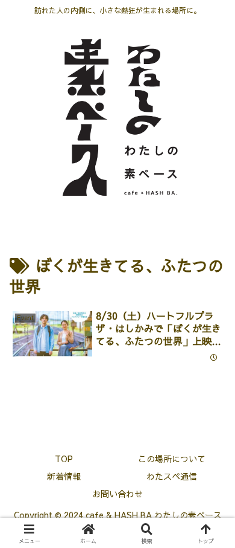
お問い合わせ (117, 494)
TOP (64, 459)
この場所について (171, 459)
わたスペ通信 (171, 476)
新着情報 (64, 476)
